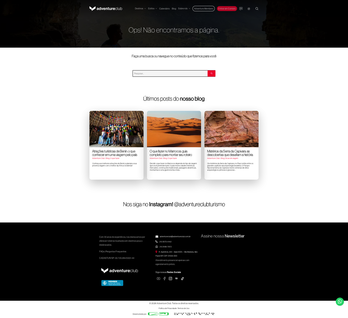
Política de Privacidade (168, 308)
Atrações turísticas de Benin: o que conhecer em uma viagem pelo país (114, 153)
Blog (107, 158)
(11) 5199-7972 (165, 247)
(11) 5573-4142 (165, 242)
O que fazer (114, 158)
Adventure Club (98, 158)
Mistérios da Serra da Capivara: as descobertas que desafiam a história (230, 153)
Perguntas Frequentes (116, 251)
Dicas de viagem (231, 158)
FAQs (101, 251)
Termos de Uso (183, 308)
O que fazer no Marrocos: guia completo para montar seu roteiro (171, 153)
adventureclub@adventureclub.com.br (175, 236)
